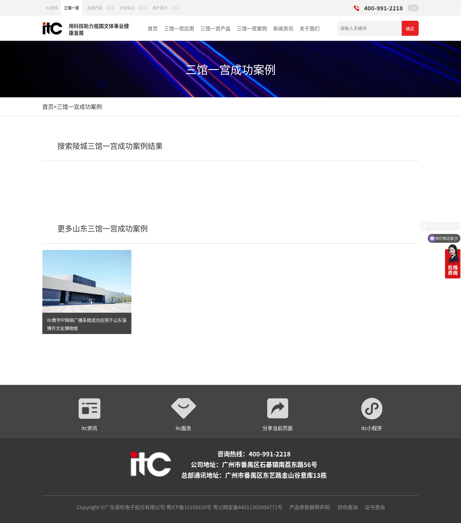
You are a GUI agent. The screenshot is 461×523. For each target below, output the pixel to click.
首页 (153, 28)
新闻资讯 (283, 28)
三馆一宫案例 (252, 28)
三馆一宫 (71, 7)
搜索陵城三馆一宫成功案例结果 (110, 145)
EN (413, 8)
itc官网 (51, 7)
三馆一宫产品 (215, 28)
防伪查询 (348, 507)
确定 (410, 28)
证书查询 (375, 507)
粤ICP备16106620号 (188, 507)
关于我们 (309, 28)
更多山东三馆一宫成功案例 (102, 228)
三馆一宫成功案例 (79, 106)
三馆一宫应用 (179, 28)
